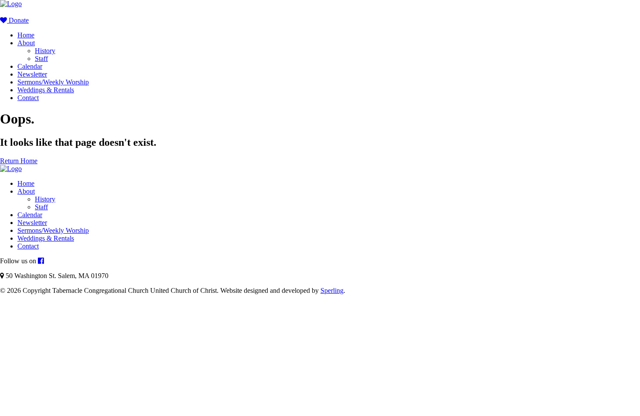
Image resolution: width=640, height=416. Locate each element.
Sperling (332, 290)
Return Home (18, 160)
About (26, 43)
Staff (41, 58)
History (45, 50)
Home (25, 35)
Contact (28, 97)
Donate (18, 20)
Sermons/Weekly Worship (53, 82)
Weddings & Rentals (45, 90)
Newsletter (32, 74)
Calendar (29, 66)
